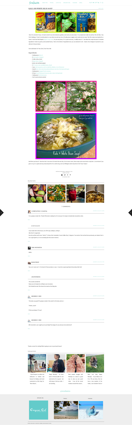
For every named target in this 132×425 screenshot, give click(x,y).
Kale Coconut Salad (56, 193)
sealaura (33, 423)
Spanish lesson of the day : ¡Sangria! (37, 193)
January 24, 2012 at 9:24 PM (98, 319)
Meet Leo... (95, 363)
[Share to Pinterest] (70, 174)
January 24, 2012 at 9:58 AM (98, 276)
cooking (65, 176)
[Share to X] (65, 174)
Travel (52, 2)
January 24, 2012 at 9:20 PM (98, 295)
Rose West (35, 262)
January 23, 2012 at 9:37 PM (98, 261)
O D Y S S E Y (35, 226)
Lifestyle (58, 2)
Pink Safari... (56, 363)
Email (80, 2)
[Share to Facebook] (68, 174)
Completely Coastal (39, 211)
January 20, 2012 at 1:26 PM (98, 210)
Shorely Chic (36, 296)
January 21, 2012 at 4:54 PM (98, 247)
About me (45, 2)
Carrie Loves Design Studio (45, 423)
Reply (29, 219)
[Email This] (62, 174)
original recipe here (48, 39)
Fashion (75, 2)
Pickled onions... (75, 193)
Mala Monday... (76, 363)
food (69, 176)
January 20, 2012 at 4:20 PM (98, 225)
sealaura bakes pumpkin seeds (95, 193)
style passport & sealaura (37, 363)
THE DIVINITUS (36, 247)
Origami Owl (66, 2)
